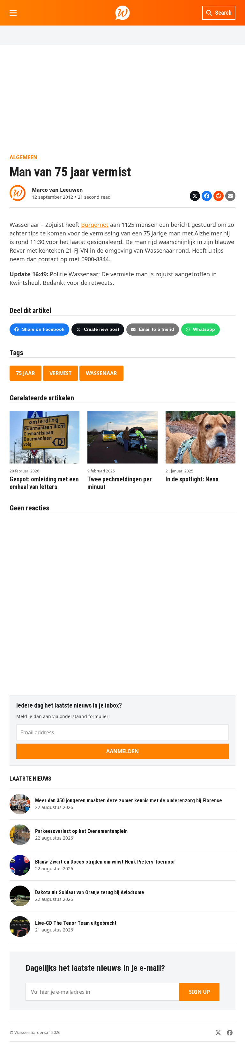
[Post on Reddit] (218, 196)
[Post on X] (195, 196)
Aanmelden (122, 751)
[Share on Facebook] (207, 196)
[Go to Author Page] (18, 192)
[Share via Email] (230, 196)
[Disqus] (122, 600)
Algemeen (23, 157)
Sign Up (199, 991)
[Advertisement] (122, 99)
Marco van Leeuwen (57, 189)
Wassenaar (101, 373)
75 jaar (25, 373)
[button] (13, 13)
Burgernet (94, 224)
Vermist (60, 373)
